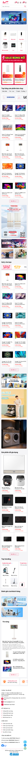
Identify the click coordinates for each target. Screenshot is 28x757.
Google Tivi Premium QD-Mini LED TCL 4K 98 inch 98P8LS (20, 174)
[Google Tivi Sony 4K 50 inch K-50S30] (20, 354)
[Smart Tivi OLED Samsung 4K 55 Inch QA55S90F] (7, 108)
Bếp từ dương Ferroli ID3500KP (19, 546)
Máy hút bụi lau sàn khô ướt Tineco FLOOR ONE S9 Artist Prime (14, 586)
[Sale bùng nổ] (14, 58)
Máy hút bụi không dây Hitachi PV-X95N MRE (5, 586)
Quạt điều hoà (21, 39)
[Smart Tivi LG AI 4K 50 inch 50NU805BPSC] (20, 127)
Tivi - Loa (11, 91)
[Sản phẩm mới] (14, 221)
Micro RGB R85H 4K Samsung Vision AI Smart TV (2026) (19, 667)
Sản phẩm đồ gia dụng (9, 452)
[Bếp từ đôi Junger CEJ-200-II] (7, 519)
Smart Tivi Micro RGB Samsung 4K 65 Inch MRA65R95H (7, 304)
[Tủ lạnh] (5, 34)
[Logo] (5, 2)
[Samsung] (10, 97)
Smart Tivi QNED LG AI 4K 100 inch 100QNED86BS (20, 193)
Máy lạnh (13, 39)
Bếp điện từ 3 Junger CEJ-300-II (7, 507)
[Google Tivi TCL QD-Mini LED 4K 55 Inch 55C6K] (7, 354)
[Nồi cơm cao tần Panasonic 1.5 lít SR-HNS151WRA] (20, 480)
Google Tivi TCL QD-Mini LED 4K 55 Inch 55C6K (7, 362)
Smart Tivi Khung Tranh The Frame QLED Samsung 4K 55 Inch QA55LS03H (7, 135)
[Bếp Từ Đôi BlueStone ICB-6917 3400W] (7, 539)
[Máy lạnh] (13, 34)
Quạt (21, 50)
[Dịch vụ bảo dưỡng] (14, 601)
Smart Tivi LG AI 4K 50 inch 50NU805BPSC (20, 135)
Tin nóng (5, 622)
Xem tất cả (13, 201)
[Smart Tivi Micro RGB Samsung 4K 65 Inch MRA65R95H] (7, 296)
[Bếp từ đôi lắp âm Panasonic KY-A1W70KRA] (20, 519)
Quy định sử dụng (7, 732)
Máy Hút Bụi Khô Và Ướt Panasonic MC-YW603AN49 (6, 575)
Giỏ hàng (23, 2)
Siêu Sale (4, 91)
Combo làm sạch (6, 563)
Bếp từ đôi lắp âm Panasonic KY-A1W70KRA (19, 527)
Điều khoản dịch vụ (7, 717)
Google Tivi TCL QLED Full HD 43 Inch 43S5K (20, 342)
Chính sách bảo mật (7, 723)
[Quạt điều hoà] (21, 34)
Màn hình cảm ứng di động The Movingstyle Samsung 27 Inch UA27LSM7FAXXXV (7, 154)
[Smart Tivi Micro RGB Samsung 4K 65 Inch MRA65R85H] (20, 108)
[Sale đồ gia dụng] (14, 464)
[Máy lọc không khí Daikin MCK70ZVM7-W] (8, 68)
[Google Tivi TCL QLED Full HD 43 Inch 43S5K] (20, 335)
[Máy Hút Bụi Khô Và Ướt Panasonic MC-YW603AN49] (5, 570)
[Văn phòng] (14, 243)
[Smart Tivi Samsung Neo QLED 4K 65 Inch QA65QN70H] (7, 166)
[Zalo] (5, 745)
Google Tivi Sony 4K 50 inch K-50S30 (20, 362)
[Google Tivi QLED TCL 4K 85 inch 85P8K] (7, 335)
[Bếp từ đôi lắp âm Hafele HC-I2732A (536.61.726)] (20, 500)
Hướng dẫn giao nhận (8, 715)
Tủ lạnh (5, 39)
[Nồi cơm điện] (5, 45)
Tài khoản (20, 2)
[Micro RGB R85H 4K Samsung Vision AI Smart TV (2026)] (7, 669)
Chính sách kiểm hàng (8, 730)
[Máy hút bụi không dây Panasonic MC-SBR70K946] (14, 570)
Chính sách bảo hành (8, 727)
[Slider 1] (14, 17)
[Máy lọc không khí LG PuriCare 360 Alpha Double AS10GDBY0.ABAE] (20, 68)
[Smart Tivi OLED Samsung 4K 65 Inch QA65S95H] (20, 296)
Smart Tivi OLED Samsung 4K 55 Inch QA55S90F (7, 115)
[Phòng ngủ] (21, 254)
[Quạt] (21, 45)
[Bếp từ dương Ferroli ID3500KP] (20, 539)
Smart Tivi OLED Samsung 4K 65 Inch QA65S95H (20, 304)
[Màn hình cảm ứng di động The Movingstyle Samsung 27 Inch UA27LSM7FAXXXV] (7, 147)
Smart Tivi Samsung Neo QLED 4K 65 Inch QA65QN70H (7, 174)
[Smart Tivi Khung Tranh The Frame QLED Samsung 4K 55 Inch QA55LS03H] (7, 127)
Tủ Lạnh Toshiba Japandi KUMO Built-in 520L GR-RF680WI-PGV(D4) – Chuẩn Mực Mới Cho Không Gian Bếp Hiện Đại (19, 652)
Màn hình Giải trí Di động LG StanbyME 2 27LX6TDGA (20, 154)
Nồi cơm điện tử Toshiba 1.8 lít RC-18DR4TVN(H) (6, 488)
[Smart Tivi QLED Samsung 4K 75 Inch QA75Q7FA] (20, 315)
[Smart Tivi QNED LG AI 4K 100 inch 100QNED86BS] (20, 185)
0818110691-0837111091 (9, 704)
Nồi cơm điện (5, 50)
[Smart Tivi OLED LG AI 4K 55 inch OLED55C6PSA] (20, 277)
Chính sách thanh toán (8, 725)
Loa (13, 50)
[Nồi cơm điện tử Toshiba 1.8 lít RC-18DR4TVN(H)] (7, 480)
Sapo (17, 752)
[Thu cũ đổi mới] (14, 612)
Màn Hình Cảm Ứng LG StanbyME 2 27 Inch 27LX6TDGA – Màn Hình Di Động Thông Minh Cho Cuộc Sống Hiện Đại (13, 642)
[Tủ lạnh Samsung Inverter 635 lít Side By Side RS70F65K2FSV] (22, 584)
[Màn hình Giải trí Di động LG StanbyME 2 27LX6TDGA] (20, 147)
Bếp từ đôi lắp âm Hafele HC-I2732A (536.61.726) (19, 507)
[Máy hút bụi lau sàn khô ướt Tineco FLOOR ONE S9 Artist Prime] (14, 580)
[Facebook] (2, 745)
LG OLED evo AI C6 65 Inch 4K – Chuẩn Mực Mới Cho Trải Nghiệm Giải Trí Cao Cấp (19, 660)
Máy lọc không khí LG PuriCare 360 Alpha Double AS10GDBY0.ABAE (20, 79)
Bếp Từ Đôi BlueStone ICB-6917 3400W (7, 546)
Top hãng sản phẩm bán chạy (12, 88)
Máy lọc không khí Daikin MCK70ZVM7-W (8, 79)
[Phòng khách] (7, 254)
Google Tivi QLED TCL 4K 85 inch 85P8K (7, 342)
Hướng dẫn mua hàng (8, 711)
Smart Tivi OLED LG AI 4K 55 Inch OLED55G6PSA (7, 193)
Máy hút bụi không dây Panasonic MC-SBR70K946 (14, 575)
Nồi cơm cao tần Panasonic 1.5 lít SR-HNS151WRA (20, 488)
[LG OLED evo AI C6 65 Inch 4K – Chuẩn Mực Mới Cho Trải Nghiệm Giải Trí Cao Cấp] (7, 662)
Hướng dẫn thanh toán (8, 713)
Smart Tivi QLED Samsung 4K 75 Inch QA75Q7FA (20, 323)
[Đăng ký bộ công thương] (14, 754)
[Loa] (13, 45)
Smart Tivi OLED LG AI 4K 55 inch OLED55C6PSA (20, 284)
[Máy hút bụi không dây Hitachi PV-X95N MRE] (5, 580)
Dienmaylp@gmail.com (9, 701)
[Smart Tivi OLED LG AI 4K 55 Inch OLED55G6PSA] (7, 185)
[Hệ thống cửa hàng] (18, 2)
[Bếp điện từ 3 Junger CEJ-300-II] (7, 500)
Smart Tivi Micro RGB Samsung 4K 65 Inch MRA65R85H (20, 115)
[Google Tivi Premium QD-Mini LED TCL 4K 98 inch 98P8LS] (20, 166)
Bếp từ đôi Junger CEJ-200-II (7, 527)
